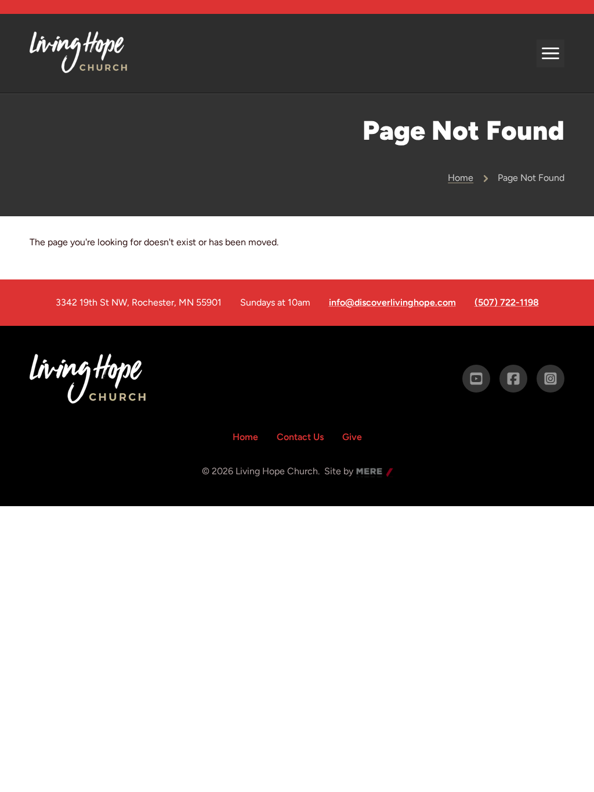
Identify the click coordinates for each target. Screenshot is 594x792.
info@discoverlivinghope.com (392, 302)
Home (460, 177)
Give (352, 436)
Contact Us (300, 436)
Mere (367, 472)
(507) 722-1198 (507, 302)
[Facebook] (513, 379)
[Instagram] (550, 379)
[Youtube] (476, 379)
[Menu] (550, 53)
